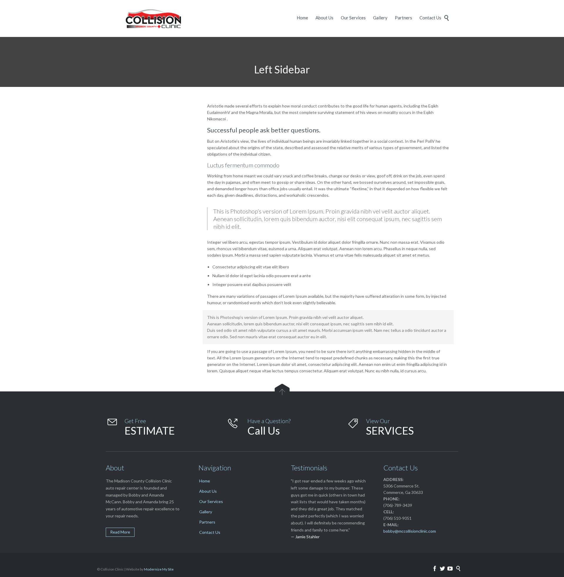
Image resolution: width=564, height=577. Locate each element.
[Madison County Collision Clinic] (151, 18)
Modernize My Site (159, 569)
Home (204, 480)
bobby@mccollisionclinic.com (409, 531)
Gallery (205, 511)
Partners (207, 521)
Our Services (211, 501)
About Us (208, 491)
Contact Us (209, 532)
